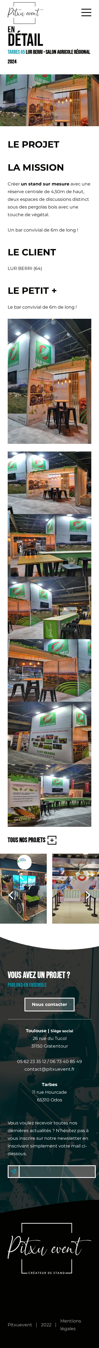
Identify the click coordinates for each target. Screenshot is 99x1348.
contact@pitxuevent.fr (49, 1069)
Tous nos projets (26, 840)
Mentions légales (70, 1324)
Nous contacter (49, 1004)
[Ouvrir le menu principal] (86, 12)
